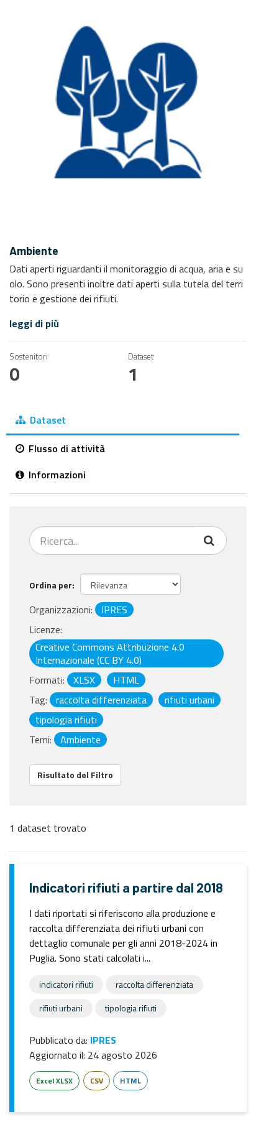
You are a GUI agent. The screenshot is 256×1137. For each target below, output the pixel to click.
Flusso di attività (65, 448)
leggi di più (34, 323)
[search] (210, 540)
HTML (130, 1081)
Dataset (46, 419)
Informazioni (56, 474)
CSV (96, 1081)
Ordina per (50, 585)
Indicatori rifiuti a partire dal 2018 (126, 887)
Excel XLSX (54, 1081)
